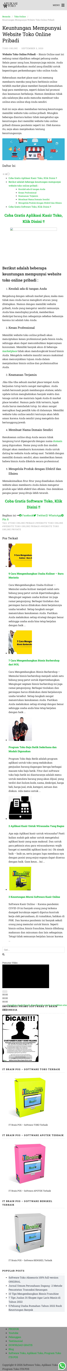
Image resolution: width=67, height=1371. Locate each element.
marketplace (9, 351)
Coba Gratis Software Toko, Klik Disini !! (30, 206)
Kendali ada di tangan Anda (31, 189)
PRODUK (14, 1329)
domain (57, 441)
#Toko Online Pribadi (21, 523)
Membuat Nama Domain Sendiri (34, 199)
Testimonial (16, 1341)
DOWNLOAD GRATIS (20, 1345)
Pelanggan (15, 1337)
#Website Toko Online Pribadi (21, 526)
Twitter (40, 515)
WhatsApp (54, 515)
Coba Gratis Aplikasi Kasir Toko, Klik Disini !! (33, 178)
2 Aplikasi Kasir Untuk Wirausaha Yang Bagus (36, 826)
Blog (11, 1349)
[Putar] (4, 1003)
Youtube (13, 1332)
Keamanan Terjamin (28, 196)
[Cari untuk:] (33, 950)
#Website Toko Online (49, 523)
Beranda (6, 16)
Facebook (28, 515)
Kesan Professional (27, 192)
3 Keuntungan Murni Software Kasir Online (34, 896)
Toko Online (20, 16)
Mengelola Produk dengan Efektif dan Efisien (40, 202)
